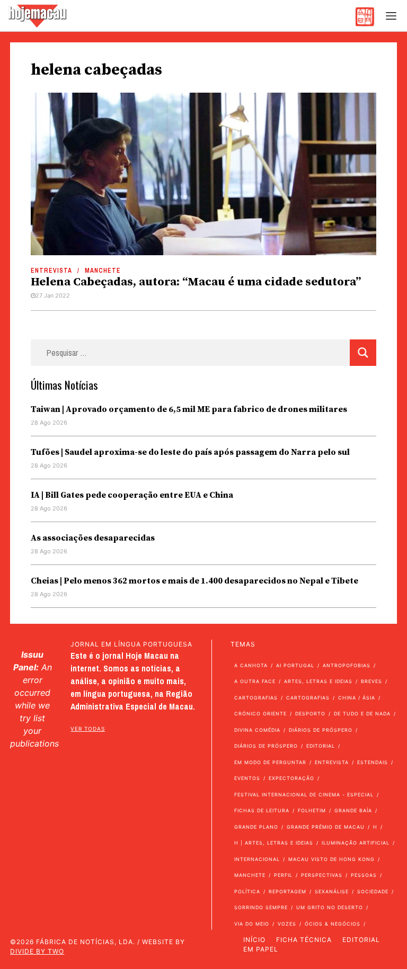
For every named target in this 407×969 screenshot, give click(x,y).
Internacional (257, 859)
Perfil (283, 875)
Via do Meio (251, 924)
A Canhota (251, 665)
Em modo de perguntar (270, 762)
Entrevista (51, 270)
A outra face (255, 681)
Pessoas (364, 875)
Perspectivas (321, 875)
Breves (371, 681)
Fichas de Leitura (261, 810)
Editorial (320, 746)
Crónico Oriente (260, 713)
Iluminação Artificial (356, 843)
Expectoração (291, 778)
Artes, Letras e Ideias (318, 681)
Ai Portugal (295, 665)
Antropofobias (346, 665)
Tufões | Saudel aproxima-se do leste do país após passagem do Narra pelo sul (190, 452)
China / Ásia (356, 698)
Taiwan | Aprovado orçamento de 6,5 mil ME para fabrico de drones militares (189, 409)
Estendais (372, 762)
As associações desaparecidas (93, 538)
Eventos (247, 778)
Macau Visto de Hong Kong (331, 859)
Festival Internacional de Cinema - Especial (304, 794)
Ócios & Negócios (332, 924)
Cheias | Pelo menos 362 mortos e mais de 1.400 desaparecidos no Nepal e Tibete (194, 581)
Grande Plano (256, 827)
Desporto (310, 713)
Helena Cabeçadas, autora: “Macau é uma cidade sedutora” (196, 282)
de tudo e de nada (362, 713)
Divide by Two (37, 951)
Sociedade (372, 891)
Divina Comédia (257, 730)
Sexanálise (332, 891)
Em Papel (260, 949)
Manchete (103, 270)
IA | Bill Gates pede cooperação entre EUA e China (132, 495)
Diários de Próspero (320, 730)
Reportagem (287, 891)
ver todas (87, 728)
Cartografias (256, 698)
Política (247, 891)
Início (254, 940)
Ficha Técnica (304, 940)
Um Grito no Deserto (329, 907)
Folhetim (312, 810)
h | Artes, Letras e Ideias (273, 843)
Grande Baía (353, 810)
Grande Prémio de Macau (326, 827)
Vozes (287, 924)
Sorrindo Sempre (261, 907)
